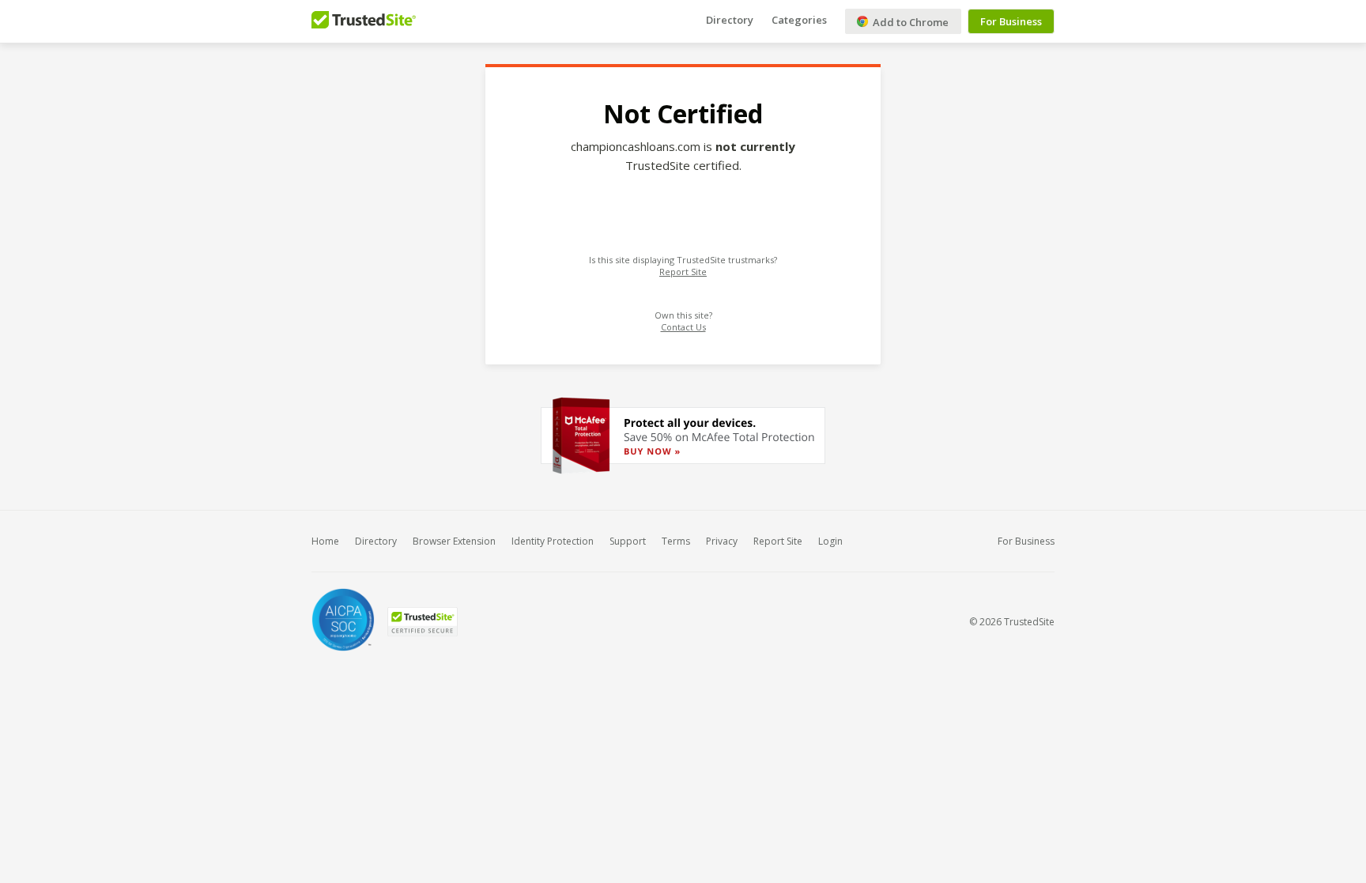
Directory (729, 20)
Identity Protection (552, 541)
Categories (799, 20)
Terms (676, 541)
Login (830, 541)
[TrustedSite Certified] (422, 621)
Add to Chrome (909, 22)
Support (627, 541)
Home (325, 541)
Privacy (722, 541)
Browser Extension (454, 541)
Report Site (683, 271)
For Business (1011, 21)
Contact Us (683, 327)
